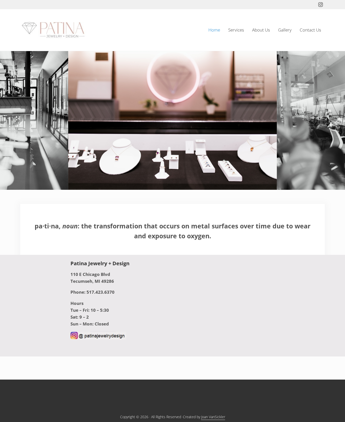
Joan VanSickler (213, 416)
